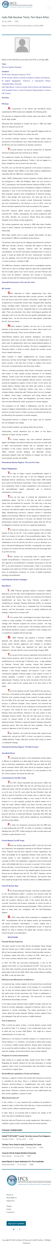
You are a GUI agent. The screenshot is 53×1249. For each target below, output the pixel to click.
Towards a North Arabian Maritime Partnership (19, 1153)
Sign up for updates (16, 1223)
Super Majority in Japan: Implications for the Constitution (23, 1161)
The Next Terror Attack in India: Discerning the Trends (21, 1145)
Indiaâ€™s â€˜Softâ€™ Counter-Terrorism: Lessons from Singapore (26, 1136)
